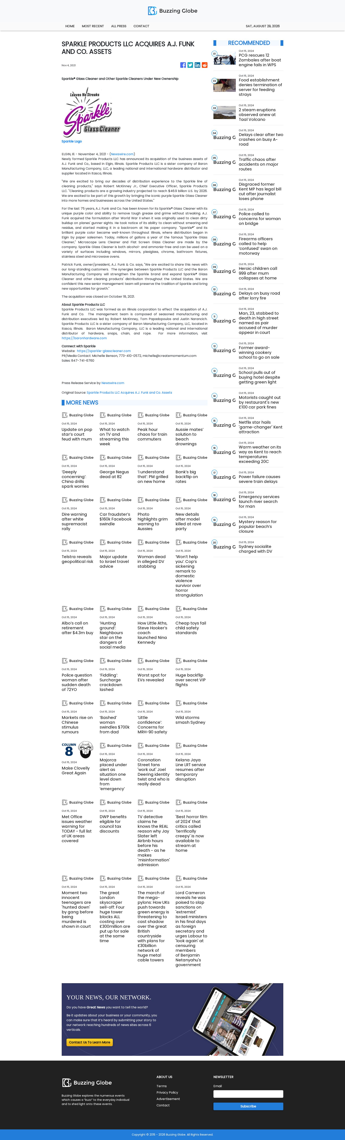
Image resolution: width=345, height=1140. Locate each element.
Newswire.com (122, 154)
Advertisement (168, 1099)
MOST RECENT (93, 26)
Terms (162, 1086)
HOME (70, 26)
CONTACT (141, 26)
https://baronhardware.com (84, 338)
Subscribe (248, 1106)
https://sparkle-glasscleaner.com (104, 351)
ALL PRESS (118, 26)
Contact (163, 1105)
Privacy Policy (167, 1092)
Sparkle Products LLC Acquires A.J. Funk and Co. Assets (130, 392)
